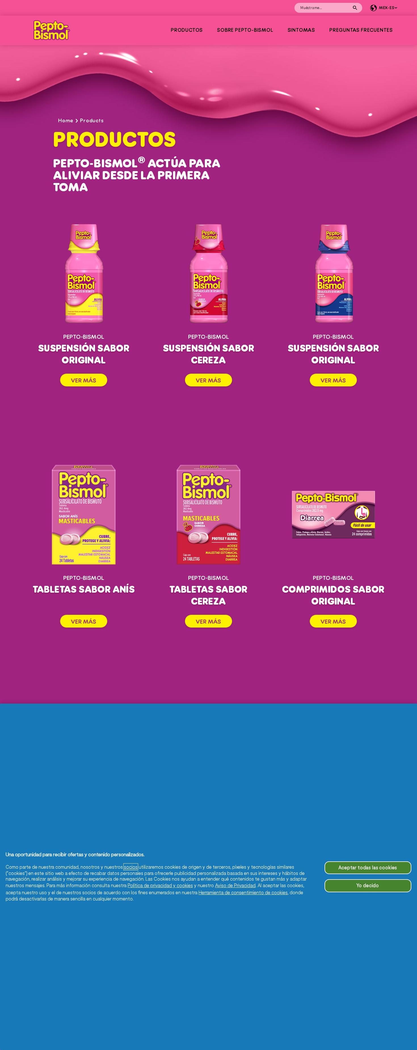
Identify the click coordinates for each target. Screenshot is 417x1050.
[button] (383, 8)
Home (65, 120)
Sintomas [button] (301, 30)
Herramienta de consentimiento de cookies (243, 892)
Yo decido (368, 885)
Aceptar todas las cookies (367, 867)
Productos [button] (187, 30)
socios (131, 867)
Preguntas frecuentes (361, 30)
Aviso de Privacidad (235, 885)
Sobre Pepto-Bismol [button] (245, 30)
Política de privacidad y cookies (160, 885)
